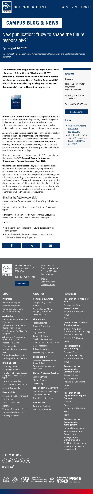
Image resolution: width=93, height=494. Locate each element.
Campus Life (8, 392)
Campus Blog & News (42, 302)
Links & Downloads (11, 388)
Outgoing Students (11, 369)
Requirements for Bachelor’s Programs (15, 320)
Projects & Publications (74, 311)
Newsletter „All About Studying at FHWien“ (43, 310)
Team (66, 318)
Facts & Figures (40, 323)
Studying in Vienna (10, 416)
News (66, 315)
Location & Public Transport (15, 396)
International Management (14, 384)
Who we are (39, 319)
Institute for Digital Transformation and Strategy (77, 330)
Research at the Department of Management (72, 422)
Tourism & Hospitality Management (74, 447)
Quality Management (42, 339)
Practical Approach (72, 378)
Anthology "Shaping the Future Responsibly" (77, 128)
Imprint (44, 279)
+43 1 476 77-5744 (27, 277)
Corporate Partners (42, 406)
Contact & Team (40, 336)
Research (41, 7)
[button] (11, 245)
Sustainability (40, 357)
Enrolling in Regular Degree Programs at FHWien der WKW (14, 375)
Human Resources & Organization (73, 432)
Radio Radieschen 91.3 (12, 412)
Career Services (40, 377)
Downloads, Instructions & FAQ (14, 350)
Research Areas (71, 308)
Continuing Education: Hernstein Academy (12, 310)
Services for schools (42, 409)
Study (17, 7)
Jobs (85, 7)
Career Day (38, 383)
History (36, 329)
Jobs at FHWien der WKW (45, 388)
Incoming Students (11, 366)
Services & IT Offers (11, 402)
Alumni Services (40, 380)
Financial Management (74, 428)
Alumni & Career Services (46, 373)
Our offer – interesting (43, 398)
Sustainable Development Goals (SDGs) (45, 361)
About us (28, 7)
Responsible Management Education (45, 367)
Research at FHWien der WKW (76, 300)
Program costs (9, 346)
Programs (7, 299)
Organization (39, 333)
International (9, 363)
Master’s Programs (11, 305)
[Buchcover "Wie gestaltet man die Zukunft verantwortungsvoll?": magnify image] (16, 102)
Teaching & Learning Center (15, 409)
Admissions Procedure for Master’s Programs (14, 338)
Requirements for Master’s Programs (14, 332)
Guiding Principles (41, 326)
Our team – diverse (41, 394)
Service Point (8, 399)
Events (36, 305)
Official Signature (41, 349)
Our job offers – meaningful (45, 391)
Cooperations (40, 402)
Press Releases (40, 315)
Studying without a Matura (14, 358)
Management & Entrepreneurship (72, 438)
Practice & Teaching (73, 334)
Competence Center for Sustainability (30, 54)
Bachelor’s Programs (11, 302)
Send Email (22, 283)
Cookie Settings (48, 284)
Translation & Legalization (14, 355)
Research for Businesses (75, 305)
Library (5, 406)
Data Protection (48, 281)
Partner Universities (11, 381)
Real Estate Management (75, 443)
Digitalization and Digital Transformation (66, 54)
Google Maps (47, 274)
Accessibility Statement (43, 352)
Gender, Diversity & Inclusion (46, 342)
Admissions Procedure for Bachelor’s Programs (14, 326)
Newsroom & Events (43, 299)
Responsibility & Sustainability (72, 347)
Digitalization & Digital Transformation (76, 324)
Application (8, 316)
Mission (67, 401)
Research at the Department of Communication (72, 369)
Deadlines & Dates (10, 343)
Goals (66, 405)
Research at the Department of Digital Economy (75, 396)
